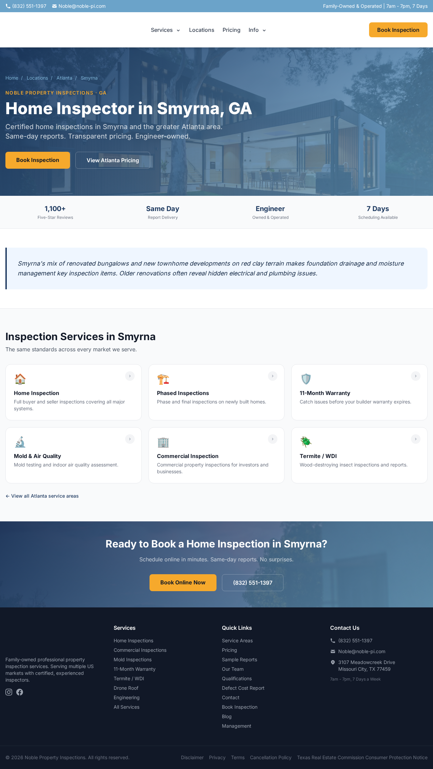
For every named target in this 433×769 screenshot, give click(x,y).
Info (254, 29)
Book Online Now (183, 582)
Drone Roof (126, 688)
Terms (238, 757)
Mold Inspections (133, 659)
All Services (126, 707)
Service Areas (237, 640)
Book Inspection (398, 29)
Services (162, 29)
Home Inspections (133, 640)
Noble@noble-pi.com (82, 6)
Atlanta (64, 78)
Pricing (232, 29)
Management (236, 726)
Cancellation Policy (271, 757)
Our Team (233, 669)
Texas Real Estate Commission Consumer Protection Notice (362, 757)
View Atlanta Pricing (113, 160)
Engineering (127, 697)
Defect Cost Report (243, 688)
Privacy (217, 757)
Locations (201, 29)
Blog (227, 716)
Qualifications (237, 678)
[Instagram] (8, 692)
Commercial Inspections (140, 650)
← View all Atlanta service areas (42, 496)
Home (11, 78)
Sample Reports (239, 659)
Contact (231, 697)
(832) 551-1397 (29, 6)
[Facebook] (19, 692)
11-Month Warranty (135, 669)
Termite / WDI (129, 678)
